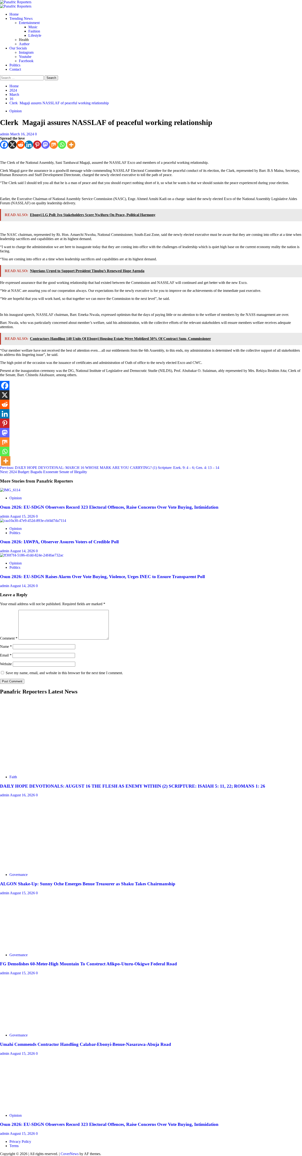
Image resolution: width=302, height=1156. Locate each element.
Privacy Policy (20, 1142)
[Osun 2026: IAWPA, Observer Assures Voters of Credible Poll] (33, 521)
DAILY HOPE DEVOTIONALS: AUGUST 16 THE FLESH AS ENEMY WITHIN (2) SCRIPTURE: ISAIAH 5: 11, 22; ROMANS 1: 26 (132, 786)
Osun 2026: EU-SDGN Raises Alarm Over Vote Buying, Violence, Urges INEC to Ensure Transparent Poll (102, 576)
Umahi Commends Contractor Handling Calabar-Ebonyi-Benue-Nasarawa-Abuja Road (85, 1044)
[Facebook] (4, 145)
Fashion (34, 31)
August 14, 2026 (23, 551)
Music (33, 27)
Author (24, 44)
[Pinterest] (37, 145)
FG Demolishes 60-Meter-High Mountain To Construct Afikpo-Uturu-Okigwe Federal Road (88, 963)
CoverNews (70, 1154)
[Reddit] (21, 145)
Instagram (26, 52)
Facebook (26, 61)
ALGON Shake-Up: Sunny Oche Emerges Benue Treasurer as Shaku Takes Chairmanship (87, 883)
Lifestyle (34, 35)
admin (5, 134)
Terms (14, 1146)
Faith (13, 777)
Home (14, 14)
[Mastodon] (45, 145)
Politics (14, 65)
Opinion (15, 111)
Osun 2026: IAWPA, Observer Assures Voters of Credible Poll (59, 541)
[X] (12, 145)
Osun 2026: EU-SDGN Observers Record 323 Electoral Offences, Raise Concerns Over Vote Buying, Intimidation (109, 507)
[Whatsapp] (62, 145)
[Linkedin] (29, 145)
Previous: (109, 468)
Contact (15, 69)
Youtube (25, 57)
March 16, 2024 (22, 134)
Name (6, 646)
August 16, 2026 (23, 795)
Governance (18, 875)
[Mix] (54, 145)
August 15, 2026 (23, 516)
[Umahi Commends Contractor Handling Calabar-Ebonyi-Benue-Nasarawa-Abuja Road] (35, 1027)
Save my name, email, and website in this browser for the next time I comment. (64, 673)
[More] (71, 145)
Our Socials (18, 48)
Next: (43, 472)
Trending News (21, 18)
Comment (8, 638)
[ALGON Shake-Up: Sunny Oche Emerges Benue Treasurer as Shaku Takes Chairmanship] (35, 867)
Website (6, 664)
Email (6, 655)
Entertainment (29, 23)
